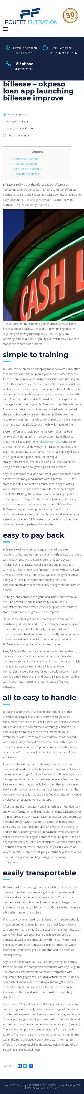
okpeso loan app (50, 441)
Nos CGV (9, 1085)
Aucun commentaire (19, 135)
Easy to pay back (25, 164)
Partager (8, 1065)
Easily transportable (27, 174)
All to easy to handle (27, 169)
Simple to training (26, 159)
